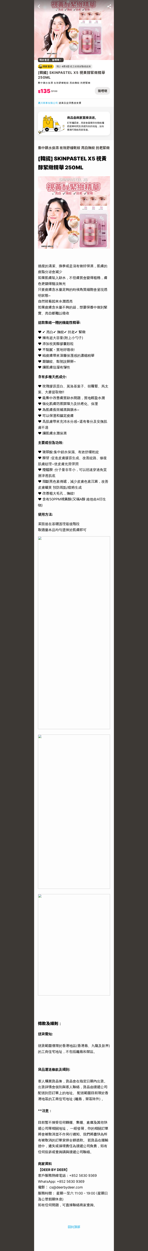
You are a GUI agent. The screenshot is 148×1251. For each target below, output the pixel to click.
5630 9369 (75, 1181)
